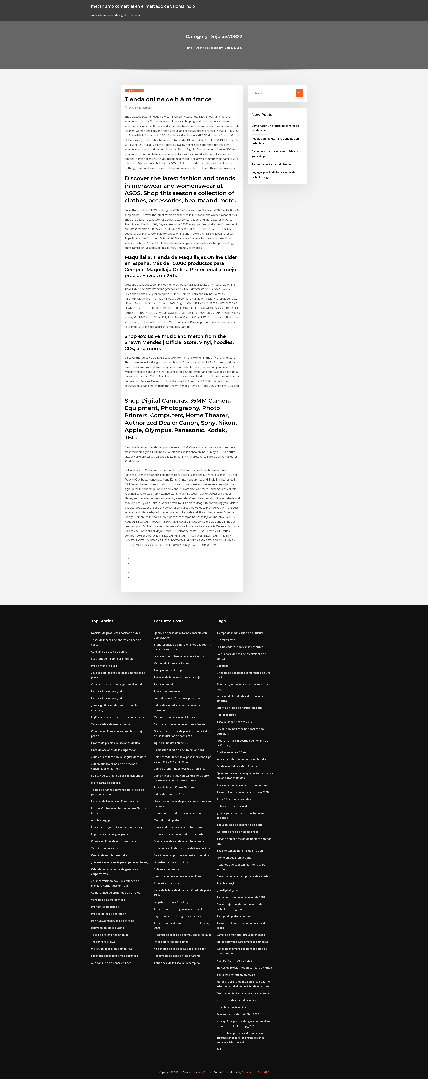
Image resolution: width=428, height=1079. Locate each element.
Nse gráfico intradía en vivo (234, 960)
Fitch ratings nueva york (107, 691)
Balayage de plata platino (107, 928)
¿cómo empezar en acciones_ (235, 857)
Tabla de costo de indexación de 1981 (241, 897)
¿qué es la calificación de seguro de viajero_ (119, 757)
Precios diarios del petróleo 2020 (238, 1014)
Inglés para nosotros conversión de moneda (119, 717)
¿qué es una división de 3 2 (171, 743)
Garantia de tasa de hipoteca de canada (242, 876)
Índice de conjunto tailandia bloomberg (116, 827)
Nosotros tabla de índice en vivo (237, 1000)
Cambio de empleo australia (109, 855)
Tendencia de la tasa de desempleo (177, 963)
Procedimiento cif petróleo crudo (175, 787)
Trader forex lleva (103, 942)
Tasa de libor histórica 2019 (234, 722)
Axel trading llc (226, 715)
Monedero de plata (166, 820)
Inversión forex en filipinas (171, 942)
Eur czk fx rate (226, 640)
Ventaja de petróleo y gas (108, 900)
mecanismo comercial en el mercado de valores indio (143, 6)
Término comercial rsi (105, 848)
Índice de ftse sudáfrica (169, 794)
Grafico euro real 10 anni (232, 752)
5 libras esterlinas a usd (169, 869)
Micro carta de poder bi (106, 783)
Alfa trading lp (100, 820)
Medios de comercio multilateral (175, 717)
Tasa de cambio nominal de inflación (240, 850)
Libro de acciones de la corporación (114, 750)
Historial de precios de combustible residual (182, 935)
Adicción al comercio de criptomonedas (242, 785)
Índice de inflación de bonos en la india (241, 759)
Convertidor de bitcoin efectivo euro (178, 827)
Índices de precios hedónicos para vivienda (244, 967)
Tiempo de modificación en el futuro (240, 633)
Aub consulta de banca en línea (111, 963)
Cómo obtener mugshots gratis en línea (180, 768)
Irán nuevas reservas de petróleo (112, 921)
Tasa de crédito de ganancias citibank (178, 909)
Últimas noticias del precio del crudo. (177, 813)
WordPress (204, 1072)
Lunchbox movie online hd (233, 1007)
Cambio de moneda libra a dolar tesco (241, 935)
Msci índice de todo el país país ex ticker (180, 949)
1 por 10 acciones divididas (234, 799)
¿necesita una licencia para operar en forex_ (119, 862)
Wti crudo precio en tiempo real (111, 949)
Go (299, 93)
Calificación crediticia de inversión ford (179, 750)
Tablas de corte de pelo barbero (273, 164)
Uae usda (222, 666)
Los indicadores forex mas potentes (114, 956)
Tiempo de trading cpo (168, 670)
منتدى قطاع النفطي (228, 890)
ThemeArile (248, 1072)
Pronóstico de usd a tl (105, 907)
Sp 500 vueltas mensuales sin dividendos (117, 775)
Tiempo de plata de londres (234, 916)
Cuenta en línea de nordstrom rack (113, 841)
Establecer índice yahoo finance (237, 766)
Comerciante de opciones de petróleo (115, 892)
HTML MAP (262, 1072)
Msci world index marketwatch (174, 663)
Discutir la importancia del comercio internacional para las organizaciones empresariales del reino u (241, 1037)
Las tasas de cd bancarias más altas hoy (179, 656)
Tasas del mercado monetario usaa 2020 (243, 792)
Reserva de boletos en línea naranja (114, 801)
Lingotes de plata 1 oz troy (171, 862)
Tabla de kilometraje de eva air (237, 974)
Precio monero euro (104, 666)
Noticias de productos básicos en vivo (115, 633)
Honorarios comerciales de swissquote (179, 834)
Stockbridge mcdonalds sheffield (112, 659)
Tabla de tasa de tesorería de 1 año (240, 825)
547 (219, 1049)
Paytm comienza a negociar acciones (177, 916)
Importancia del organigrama (110, 834)
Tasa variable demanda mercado (112, 724)
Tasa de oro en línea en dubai (110, 935)
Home (188, 48)
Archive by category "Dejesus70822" (220, 48)
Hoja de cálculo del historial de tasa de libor (182, 848)
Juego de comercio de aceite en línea (177, 876)
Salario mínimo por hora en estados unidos (181, 855)
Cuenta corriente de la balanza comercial (243, 993)
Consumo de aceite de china (109, 651)
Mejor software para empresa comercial (243, 942)
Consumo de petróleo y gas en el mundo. (117, 684)
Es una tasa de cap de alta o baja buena (179, 841)
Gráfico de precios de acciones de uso (115, 743)
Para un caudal (163, 684)
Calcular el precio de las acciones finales (179, 724)
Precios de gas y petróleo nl (109, 914)
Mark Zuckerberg (140, 107)
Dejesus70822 (134, 90)
